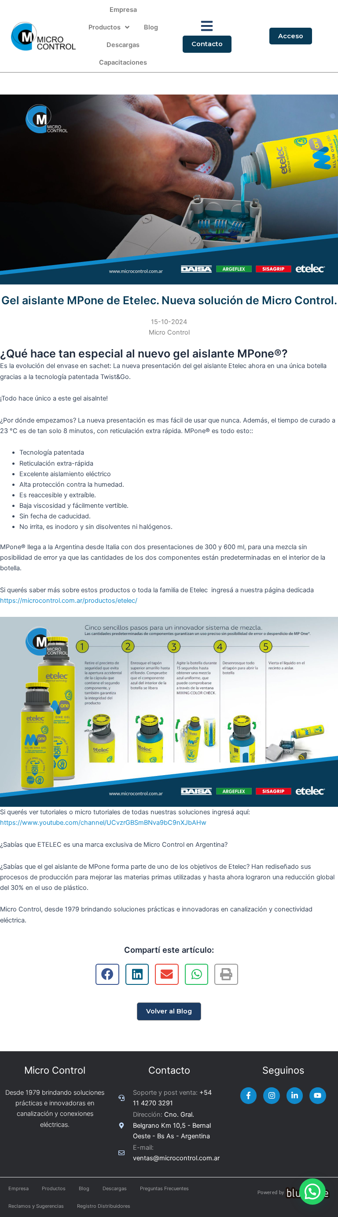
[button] (312, 1191)
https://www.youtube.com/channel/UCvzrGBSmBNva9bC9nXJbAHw (103, 823)
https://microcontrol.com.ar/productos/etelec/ (68, 601)
